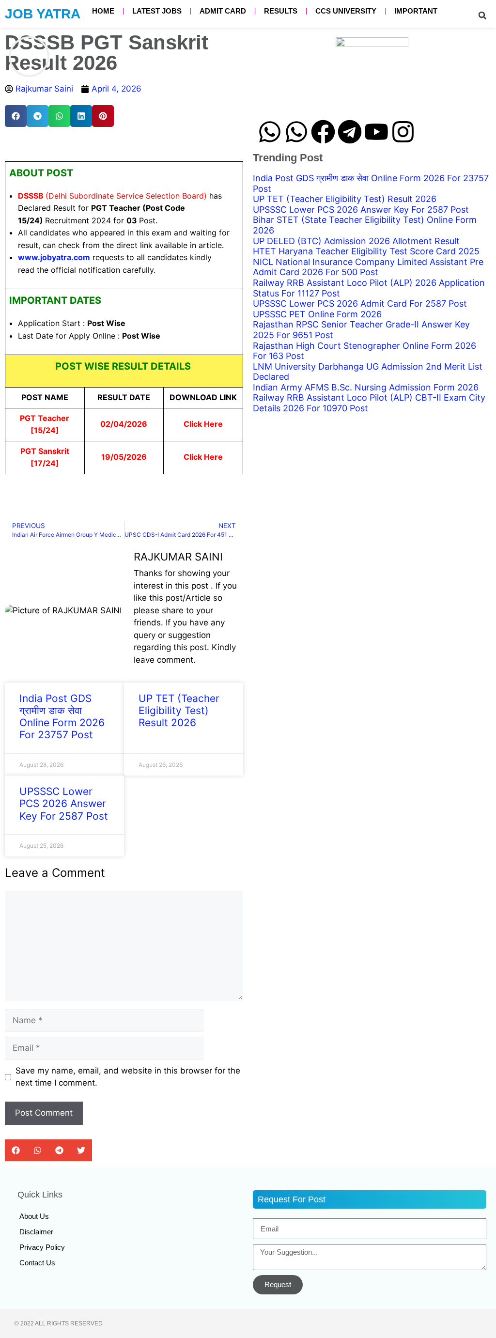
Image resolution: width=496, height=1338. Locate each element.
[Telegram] (350, 132)
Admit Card (223, 11)
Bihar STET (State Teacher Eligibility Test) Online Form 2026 (365, 225)
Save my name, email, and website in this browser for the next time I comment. (128, 1077)
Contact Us (37, 1263)
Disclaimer (36, 1232)
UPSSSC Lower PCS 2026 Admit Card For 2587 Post (360, 303)
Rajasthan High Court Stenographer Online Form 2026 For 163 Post (364, 350)
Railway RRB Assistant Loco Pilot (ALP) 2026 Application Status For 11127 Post (369, 287)
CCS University (345, 11)
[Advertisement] (372, 491)
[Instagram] (403, 132)
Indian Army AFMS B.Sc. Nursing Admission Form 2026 (366, 387)
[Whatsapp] (270, 132)
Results (280, 11)
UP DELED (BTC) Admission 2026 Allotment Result (356, 240)
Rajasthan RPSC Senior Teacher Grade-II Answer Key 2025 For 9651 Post (361, 329)
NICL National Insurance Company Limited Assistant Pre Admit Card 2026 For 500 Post (368, 266)
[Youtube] (376, 132)
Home (103, 11)
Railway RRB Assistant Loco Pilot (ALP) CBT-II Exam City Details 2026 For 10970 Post (369, 402)
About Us (34, 1216)
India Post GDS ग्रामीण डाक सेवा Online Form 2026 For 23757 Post (62, 716)
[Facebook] (323, 132)
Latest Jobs (157, 11)
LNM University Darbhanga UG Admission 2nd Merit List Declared (367, 371)
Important (415, 11)
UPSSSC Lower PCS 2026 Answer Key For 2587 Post (63, 803)
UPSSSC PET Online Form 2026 (317, 314)
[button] (482, 15)
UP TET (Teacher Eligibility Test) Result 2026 (179, 710)
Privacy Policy (42, 1247)
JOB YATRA (42, 13)
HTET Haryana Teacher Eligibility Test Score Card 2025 (366, 251)
